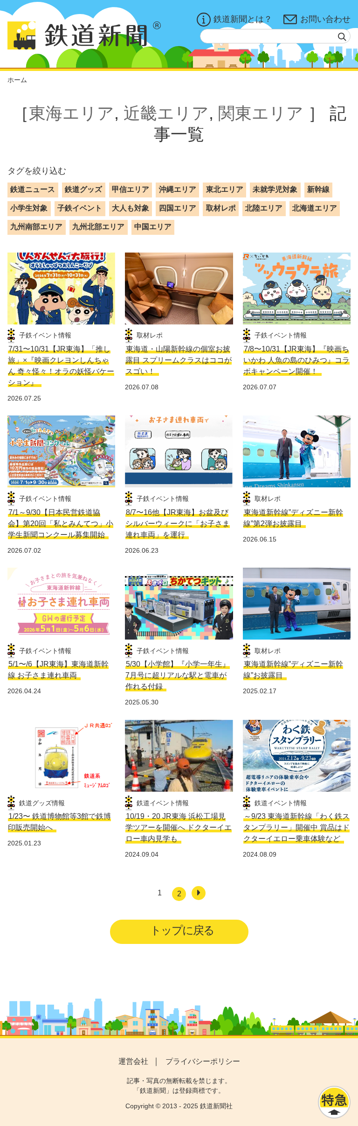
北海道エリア (314, 208)
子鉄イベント (79, 208)
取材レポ (221, 208)
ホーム (17, 80)
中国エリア (153, 227)
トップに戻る (182, 930)
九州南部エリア (36, 227)
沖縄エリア (177, 189)
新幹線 (318, 189)
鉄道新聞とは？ (242, 19)
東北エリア (224, 189)
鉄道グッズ (83, 189)
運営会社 (133, 1061)
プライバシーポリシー (202, 1061)
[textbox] (275, 36)
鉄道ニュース (32, 189)
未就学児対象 (275, 189)
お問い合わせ (325, 19)
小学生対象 (29, 208)
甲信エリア (130, 189)
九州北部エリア (98, 227)
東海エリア (71, 113)
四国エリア (177, 208)
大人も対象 (130, 208)
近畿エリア (166, 113)
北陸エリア (263, 208)
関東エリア (260, 113)
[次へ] (199, 893)
